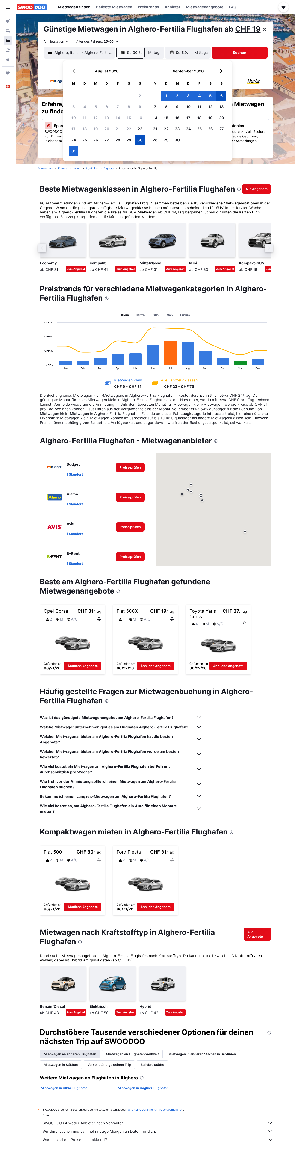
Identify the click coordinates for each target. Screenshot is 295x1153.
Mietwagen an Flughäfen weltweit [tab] (132, 1054)
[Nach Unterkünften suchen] (8, 30)
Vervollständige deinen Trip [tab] (109, 1065)
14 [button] (118, 117)
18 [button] (85, 129)
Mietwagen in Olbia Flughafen (64, 1088)
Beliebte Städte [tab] (152, 1065)
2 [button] (140, 95)
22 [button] (129, 129)
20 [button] (106, 129)
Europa (62, 168)
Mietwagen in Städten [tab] (61, 1065)
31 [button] (73, 151)
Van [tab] (170, 315)
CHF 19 (248, 28)
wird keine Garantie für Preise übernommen (155, 1109)
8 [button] (129, 106)
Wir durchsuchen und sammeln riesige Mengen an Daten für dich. (99, 1131)
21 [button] (118, 129)
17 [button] (73, 129)
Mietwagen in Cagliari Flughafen (143, 1088)
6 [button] (107, 106)
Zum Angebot (76, 269)
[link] (256, 189)
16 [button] (140, 117)
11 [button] (84, 117)
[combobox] (56, 41)
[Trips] (8, 73)
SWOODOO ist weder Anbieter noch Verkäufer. (83, 1123)
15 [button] (129, 117)
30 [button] (139, 140)
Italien (76, 168)
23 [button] (140, 129)
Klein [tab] (125, 315)
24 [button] (73, 140)
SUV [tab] (156, 315)
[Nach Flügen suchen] (8, 21)
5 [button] (95, 106)
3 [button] (73, 106)
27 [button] (106, 140)
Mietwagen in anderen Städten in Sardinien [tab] (202, 1054)
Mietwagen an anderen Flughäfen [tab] (70, 1054)
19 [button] (96, 129)
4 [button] (84, 106)
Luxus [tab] (185, 315)
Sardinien (92, 168)
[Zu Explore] (8, 60)
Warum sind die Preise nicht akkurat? (75, 1139)
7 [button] (118, 106)
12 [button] (96, 117)
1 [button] (129, 95)
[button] (8, 7)
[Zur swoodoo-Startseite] (32, 7)
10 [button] (73, 117)
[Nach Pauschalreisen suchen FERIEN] (8, 50)
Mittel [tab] (140, 315)
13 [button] (107, 117)
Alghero (109, 168)
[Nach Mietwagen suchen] (8, 40)
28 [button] (117, 140)
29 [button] (129, 140)
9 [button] (140, 106)
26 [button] (95, 140)
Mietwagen (45, 168)
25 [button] (84, 140)
